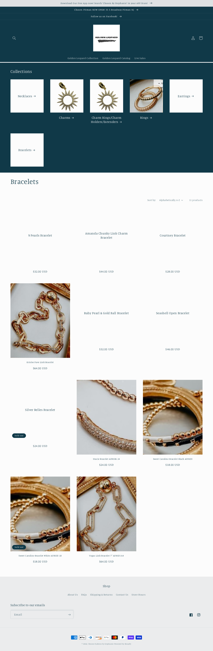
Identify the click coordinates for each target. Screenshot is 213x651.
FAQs (84, 594)
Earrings (184, 96)
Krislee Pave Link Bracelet (40, 362)
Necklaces (25, 96)
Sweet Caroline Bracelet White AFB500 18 (40, 555)
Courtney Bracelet (173, 235)
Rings (144, 117)
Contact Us (122, 594)
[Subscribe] (69, 614)
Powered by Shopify (122, 644)
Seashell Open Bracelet (173, 313)
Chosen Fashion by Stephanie (101, 644)
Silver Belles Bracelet (40, 410)
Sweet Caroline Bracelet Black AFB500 (173, 459)
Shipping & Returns (101, 594)
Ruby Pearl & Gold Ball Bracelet (106, 313)
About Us (73, 594)
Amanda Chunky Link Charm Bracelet (106, 235)
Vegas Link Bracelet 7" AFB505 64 (106, 555)
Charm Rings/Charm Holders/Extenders (106, 120)
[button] (14, 38)
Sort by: (151, 200)
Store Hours (138, 594)
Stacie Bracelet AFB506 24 (106, 459)
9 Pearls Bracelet (40, 235)
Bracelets (25, 150)
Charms (64, 117)
